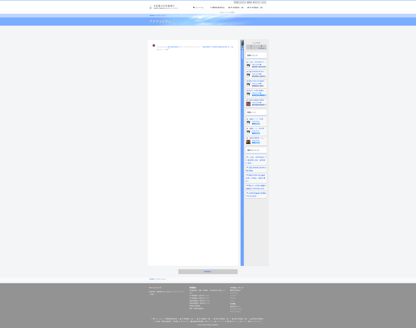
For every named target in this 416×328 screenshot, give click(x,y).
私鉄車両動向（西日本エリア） (200, 303)
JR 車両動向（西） (204, 319)
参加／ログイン (240, 2)
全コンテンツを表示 (228, 12)
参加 (250, 2)
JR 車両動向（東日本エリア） (199, 295)
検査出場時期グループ (176, 47)
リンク (243, 321)
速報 (176, 321)
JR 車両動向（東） (187, 319)
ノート (232, 301)
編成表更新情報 (197, 321)
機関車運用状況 (235, 290)
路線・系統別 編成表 (196, 308)
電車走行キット (235, 306)
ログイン (257, 2)
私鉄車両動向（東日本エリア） (200, 301)
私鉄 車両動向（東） (222, 319)
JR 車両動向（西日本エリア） (199, 298)
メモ (264, 2)
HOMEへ (208, 272)
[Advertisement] (208, 32)
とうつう (159, 47)
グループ (233, 298)
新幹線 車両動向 (195, 306)
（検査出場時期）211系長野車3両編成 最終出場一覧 (215, 47)
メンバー (233, 295)
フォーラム (234, 293)
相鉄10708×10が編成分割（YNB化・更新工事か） (255, 178)
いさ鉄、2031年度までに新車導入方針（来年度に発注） (256, 160)
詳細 (152, 294)
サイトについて (235, 311)
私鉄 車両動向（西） (241, 319)
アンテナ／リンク (236, 309)
